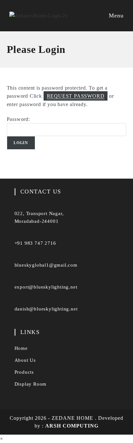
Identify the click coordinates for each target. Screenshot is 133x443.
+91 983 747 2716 (35, 243)
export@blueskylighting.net (46, 287)
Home (21, 348)
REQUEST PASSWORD (76, 96)
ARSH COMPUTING (71, 425)
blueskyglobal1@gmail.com (46, 265)
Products (24, 372)
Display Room (31, 384)
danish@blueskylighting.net (46, 308)
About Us (25, 360)
